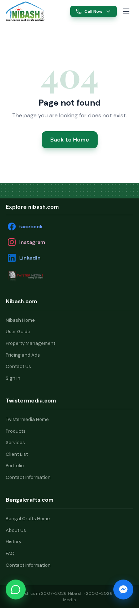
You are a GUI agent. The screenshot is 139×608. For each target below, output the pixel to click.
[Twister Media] (41, 276)
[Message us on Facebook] (123, 589)
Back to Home (69, 139)
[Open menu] (126, 11)
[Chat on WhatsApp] (16, 589)
